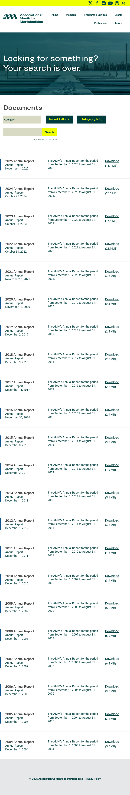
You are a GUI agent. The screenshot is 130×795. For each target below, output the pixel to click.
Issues (118, 23)
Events (118, 14)
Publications (100, 23)
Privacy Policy (93, 778)
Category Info (91, 119)
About (55, 14)
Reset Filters (59, 119)
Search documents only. (45, 139)
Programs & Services (95, 14)
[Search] (123, 3)
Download (112, 161)
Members (71, 14)
